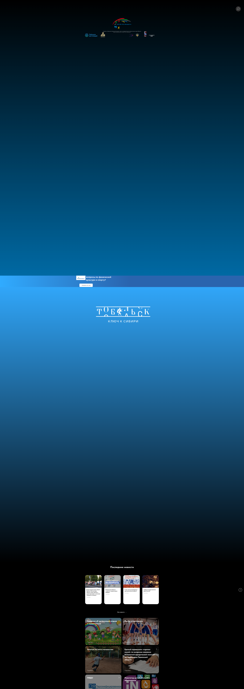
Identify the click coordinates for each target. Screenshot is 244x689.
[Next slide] (240, 590)
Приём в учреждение (134, 621)
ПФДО (90, 678)
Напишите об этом (86, 285)
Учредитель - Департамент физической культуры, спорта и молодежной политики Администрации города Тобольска (122, 31)
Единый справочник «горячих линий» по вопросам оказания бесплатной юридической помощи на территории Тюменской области (140, 654)
